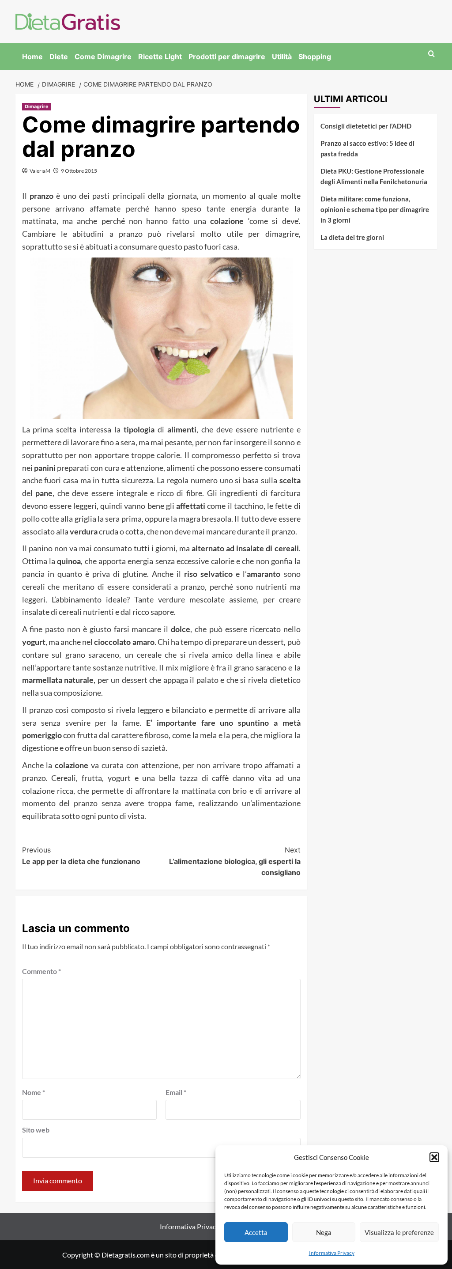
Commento (41, 971)
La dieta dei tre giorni (352, 237)
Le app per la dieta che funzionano (81, 855)
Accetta (256, 1232)
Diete (58, 56)
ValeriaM (40, 170)
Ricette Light (160, 56)
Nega (323, 1232)
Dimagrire (37, 106)
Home (32, 56)
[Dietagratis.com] (67, 20)
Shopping (314, 56)
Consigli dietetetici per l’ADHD (365, 126)
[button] (434, 1157)
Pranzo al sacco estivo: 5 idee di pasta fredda (367, 148)
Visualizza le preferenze (399, 1232)
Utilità (282, 56)
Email (176, 1092)
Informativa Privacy (331, 1253)
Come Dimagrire (103, 56)
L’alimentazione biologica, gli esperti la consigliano (235, 861)
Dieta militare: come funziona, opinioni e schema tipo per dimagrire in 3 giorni (374, 209)
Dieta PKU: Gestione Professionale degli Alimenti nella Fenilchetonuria (373, 176)
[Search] (431, 54)
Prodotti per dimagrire (226, 56)
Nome (33, 1092)
